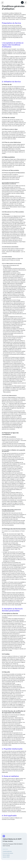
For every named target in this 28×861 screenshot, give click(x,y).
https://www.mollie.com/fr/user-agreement (12, 473)
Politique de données (8, 334)
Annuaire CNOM (6, 857)
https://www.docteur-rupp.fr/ (12, 19)
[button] (25, 2)
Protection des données (8, 853)
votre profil (20, 707)
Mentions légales (6, 855)
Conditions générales (7, 851)
